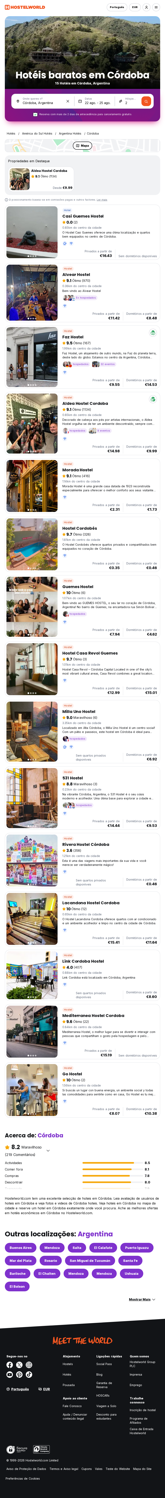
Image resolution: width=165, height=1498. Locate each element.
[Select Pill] (146, 7)
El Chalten (47, 1274)
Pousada (69, 1385)
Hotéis (67, 1374)
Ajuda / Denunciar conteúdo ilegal (75, 1416)
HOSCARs (103, 1395)
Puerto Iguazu (137, 1248)
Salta (77, 1248)
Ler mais (102, 199)
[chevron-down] (48, 1150)
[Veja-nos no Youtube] (9, 1374)
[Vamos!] (146, 101)
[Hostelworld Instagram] (29, 1365)
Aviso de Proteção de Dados (26, 1469)
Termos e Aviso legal (64, 1469)
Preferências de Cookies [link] (23, 1478)
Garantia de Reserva (104, 1385)
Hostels (68, 1364)
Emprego (136, 1385)
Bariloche (18, 1274)
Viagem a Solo (106, 1406)
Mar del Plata (21, 1261)
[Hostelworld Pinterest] (19, 1374)
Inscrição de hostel (143, 1410)
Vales (98, 1469)
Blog (99, 1374)
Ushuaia (131, 1274)
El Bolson (17, 1286)
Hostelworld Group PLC (142, 1364)
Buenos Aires (21, 1248)
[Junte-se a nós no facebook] (9, 1365)
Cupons (86, 1469)
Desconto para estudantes (106, 1416)
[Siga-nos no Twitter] (19, 1365)
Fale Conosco (72, 1406)
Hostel (68, 268)
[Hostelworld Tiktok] (29, 1374)
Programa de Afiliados (138, 1420)
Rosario (50, 1261)
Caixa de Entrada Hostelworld (141, 1431)
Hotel (67, 210)
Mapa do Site (142, 1469)
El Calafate (103, 1248)
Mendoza (52, 1248)
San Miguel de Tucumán (90, 1261)
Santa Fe (130, 1261)
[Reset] (68, 101)
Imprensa (136, 1374)
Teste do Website (118, 1469)
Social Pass (104, 1364)
